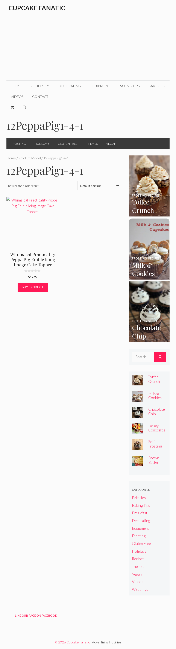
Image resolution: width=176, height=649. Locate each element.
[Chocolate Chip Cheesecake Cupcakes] (149, 339)
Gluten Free (67, 143)
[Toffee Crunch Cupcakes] (149, 213)
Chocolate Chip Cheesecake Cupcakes (157, 416)
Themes (92, 143)
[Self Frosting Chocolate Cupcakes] (137, 447)
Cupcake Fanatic (37, 8)
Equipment (100, 86)
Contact (40, 96)
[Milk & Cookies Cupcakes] (149, 276)
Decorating (69, 86)
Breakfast (139, 513)
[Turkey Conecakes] (137, 431)
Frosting (18, 143)
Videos (17, 96)
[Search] (160, 357)
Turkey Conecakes (156, 427)
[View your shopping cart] (12, 107)
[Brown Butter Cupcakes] (137, 463)
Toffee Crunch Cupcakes (155, 381)
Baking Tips (129, 86)
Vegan (111, 143)
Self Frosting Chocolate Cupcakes (156, 448)
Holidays (42, 143)
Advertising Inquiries (106, 642)
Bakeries (156, 86)
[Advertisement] (88, 48)
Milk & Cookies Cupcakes (155, 397)
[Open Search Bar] (24, 107)
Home (16, 86)
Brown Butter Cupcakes (155, 462)
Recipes (37, 86)
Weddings (140, 589)
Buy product (33, 287)
